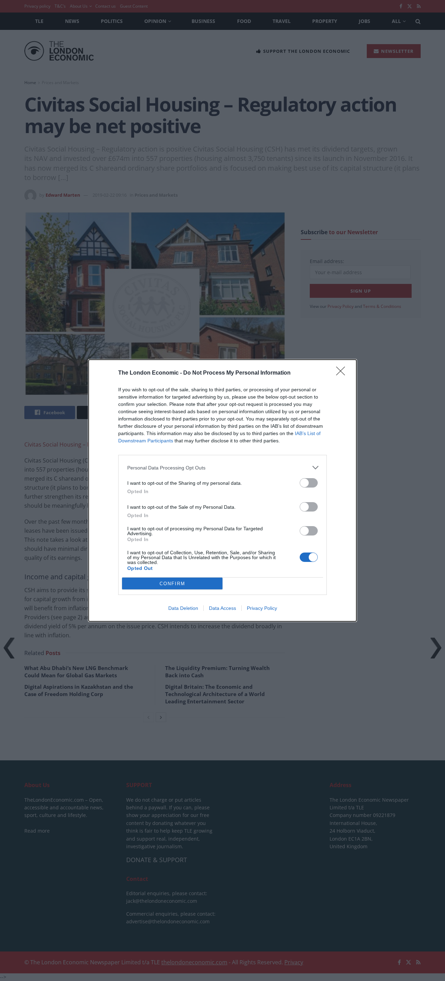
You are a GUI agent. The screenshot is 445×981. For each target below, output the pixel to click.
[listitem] (222, 467)
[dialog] (222, 490)
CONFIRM (172, 583)
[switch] (309, 483)
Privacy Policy (262, 608)
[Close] (342, 373)
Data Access (222, 608)
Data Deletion (183, 608)
